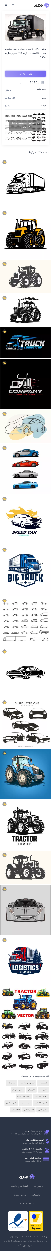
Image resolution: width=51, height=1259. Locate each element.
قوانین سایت (20, 1195)
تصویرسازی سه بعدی (27, 1083)
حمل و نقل (11, 1083)
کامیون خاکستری (41, 1102)
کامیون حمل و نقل (23, 1096)
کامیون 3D (43, 1089)
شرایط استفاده (27, 1204)
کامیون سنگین (26, 1102)
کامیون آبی (31, 1089)
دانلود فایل (23, 74)
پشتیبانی (36, 1195)
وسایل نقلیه (16, 1109)
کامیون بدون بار (18, 1089)
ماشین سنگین (29, 1109)
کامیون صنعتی (11, 1102)
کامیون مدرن (42, 1109)
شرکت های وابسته (19, 1186)
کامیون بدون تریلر (41, 1096)
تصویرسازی (43, 1083)
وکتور (8, 90)
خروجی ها (39, 1186)
